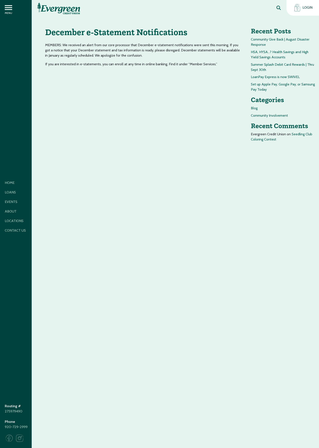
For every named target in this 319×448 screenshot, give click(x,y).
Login (307, 7)
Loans (10, 192)
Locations (14, 221)
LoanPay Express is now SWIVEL (275, 77)
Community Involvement (269, 115)
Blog (254, 108)
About (10, 211)
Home (10, 183)
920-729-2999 (16, 427)
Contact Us (15, 230)
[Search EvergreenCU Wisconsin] (278, 7)
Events (11, 202)
